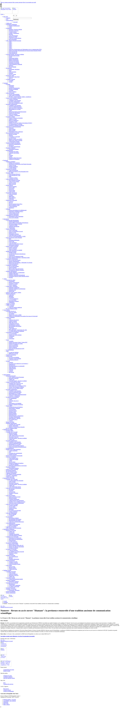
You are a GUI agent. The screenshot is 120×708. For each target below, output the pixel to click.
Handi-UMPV (9, 405)
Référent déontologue (13, 59)
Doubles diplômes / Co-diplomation (17, 272)
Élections (11, 34)
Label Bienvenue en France (15, 235)
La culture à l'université (14, 586)
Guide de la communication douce (16, 521)
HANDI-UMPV (9, 430)
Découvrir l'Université (11, 530)
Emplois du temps (13, 454)
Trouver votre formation (14, 94)
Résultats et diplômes (10, 147)
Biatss (10, 70)
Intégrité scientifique (13, 166)
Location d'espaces (13, 541)
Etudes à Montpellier (10, 229)
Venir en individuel (13, 230)
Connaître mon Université (14, 424)
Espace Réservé (9, 20)
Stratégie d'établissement (14, 25)
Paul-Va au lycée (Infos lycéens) (16, 388)
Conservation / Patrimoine (12, 286)
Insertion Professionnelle (14, 88)
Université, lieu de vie (11, 311)
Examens (11, 155)
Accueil (5, 601)
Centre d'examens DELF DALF (16, 243)
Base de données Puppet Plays (15, 204)
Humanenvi (11, 207)
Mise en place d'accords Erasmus (16, 268)
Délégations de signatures (14, 524)
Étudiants (11, 73)
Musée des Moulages (10, 293)
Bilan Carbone (6, 704)
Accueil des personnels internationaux (17, 253)
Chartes (10, 156)
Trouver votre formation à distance (13, 98)
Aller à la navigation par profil (29, 2)
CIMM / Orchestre (10, 305)
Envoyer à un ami (9, 607)
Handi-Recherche (13, 414)
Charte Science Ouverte (14, 212)
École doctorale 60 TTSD (14, 175)
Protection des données (14, 61)
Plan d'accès (6, 688)
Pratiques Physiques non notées (16, 343)
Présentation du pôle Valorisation (16, 216)
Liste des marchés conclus (14, 564)
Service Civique (12, 74)
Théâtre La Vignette (10, 303)
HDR (10, 176)
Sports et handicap (13, 347)
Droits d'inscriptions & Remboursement (17, 111)
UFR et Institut (12, 481)
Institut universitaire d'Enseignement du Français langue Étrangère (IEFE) (25, 50)
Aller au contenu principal (6, 2)
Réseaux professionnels (14, 282)
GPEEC (10, 494)
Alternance (11, 128)
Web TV (11, 78)
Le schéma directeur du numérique (16, 331)
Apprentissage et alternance (15, 384)
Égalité (10, 56)
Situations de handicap (11, 354)
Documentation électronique (15, 326)
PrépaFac (11, 135)
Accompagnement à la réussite (15, 124)
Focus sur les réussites (14, 217)
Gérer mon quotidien (10, 495)
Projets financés (9, 185)
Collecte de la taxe (13, 569)
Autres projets (12, 191)
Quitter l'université (10, 476)
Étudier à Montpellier (13, 425)
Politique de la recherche (14, 162)
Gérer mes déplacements (11, 513)
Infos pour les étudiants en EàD (16, 103)
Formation (5, 83)
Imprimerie (11, 509)
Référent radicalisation (14, 60)
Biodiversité (11, 291)
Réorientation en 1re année (15, 109)
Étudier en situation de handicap (13, 142)
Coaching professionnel (14, 499)
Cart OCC (11, 201)
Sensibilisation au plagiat (14, 325)
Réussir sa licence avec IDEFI (15, 139)
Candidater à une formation (15, 100)
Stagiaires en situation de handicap (16, 125)
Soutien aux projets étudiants (15, 334)
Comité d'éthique (12, 167)
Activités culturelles (13, 505)
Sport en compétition (13, 344)
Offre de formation (10, 93)
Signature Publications (14, 214)
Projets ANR (12, 187)
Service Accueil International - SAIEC (17, 236)
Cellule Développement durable (16, 579)
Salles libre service (13, 322)
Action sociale (9, 356)
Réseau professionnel (10, 592)
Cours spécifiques (13, 242)
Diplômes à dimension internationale (17, 275)
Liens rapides (9, 565)
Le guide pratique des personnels (16, 480)
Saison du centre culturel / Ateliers (13, 292)
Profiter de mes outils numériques (13, 449)
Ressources (11, 145)
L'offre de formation (13, 550)
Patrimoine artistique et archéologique (17, 288)
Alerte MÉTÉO (12, 367)
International (6, 219)
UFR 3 (10, 44)
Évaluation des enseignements (15, 453)
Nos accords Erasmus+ (14, 266)
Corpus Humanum (13, 206)
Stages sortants (12, 130)
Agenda (10, 81)
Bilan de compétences (13, 120)
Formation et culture (13, 283)
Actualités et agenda (10, 79)
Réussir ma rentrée (13, 134)
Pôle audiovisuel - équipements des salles (18, 329)
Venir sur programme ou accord (16, 231)
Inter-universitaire (13, 39)
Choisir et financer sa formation (16, 118)
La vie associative (13, 333)
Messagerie (11, 327)
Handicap (11, 65)
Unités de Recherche (13, 170)
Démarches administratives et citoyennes (18, 465)
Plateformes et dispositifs (11, 200)
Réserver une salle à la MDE (15, 315)
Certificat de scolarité (13, 459)
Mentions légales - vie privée (9, 699)
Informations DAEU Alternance (16, 131)
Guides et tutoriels (13, 321)
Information (11, 85)
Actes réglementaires (13, 35)
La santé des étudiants (13, 352)
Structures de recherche (11, 169)
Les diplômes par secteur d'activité (16, 551)
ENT (7, 19)
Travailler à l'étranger (13, 493)
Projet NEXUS (12, 197)
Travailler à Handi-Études (14, 146)
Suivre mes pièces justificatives (15, 108)
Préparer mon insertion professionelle (14, 455)
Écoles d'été (11, 241)
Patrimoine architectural (14, 287)
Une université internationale (12, 220)
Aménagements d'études (14, 141)
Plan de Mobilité (12, 66)
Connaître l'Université (11, 571)
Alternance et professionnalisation (13, 126)
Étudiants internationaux (11, 423)
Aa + (2, 606)
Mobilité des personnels (11, 251)
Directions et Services (13, 30)
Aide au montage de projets (12, 179)
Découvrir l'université (11, 375)
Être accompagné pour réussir (12, 133)
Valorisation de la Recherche (12, 215)
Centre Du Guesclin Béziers (15, 38)
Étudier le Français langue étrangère (17, 427)
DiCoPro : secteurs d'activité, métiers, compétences (20, 96)
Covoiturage (11, 515)
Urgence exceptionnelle (8, 691)
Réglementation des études (15, 520)
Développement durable (14, 55)
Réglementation (9, 150)
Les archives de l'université (15, 510)
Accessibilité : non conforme (9, 700)
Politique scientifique (10, 161)
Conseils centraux (13, 32)
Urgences (8, 17)
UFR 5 (10, 47)
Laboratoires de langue (14, 323)
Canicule (11, 371)
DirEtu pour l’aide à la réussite (15, 140)
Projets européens (13, 186)
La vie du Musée (12, 300)
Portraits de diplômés (13, 89)
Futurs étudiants (6, 374)
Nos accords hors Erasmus (14, 260)
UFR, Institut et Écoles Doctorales (13, 40)
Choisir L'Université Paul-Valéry (13, 382)
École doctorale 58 (13, 51)
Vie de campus (6, 310)
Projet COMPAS (12, 91)
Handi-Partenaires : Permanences (16, 415)
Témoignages (12, 227)
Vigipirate (11, 369)
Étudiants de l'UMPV (8, 429)
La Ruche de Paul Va (13, 359)
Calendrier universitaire (14, 152)
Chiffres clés (9, 23)
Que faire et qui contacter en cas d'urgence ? (18, 363)
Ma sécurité (11, 372)
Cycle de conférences (13, 298)
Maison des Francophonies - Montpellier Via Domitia (20, 262)
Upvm (2, 14)
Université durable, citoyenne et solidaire (15, 54)
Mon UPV (5, 16)
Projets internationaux (13, 263)
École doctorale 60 (13, 53)
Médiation (11, 296)
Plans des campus (13, 312)
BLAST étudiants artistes (11, 308)
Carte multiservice (13, 328)
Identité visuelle (6, 671)
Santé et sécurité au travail (14, 496)
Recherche (5, 160)
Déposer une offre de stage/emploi (16, 546)
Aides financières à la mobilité (15, 250)
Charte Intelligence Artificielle (15, 64)
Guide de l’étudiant (13, 434)
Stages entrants (12, 129)
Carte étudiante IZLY (13, 458)
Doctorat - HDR (9, 172)
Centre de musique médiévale (15, 307)
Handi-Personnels (13, 410)
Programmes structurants (11, 192)
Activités (11, 337)
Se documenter (9, 516)
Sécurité (8, 361)
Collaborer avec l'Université (12, 536)
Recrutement (9, 68)
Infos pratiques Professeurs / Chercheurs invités (19, 257)
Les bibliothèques (10, 349)
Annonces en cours (13, 561)
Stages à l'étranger (13, 248)
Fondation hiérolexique (14, 559)
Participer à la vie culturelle (12, 582)
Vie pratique (11, 313)
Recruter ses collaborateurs (12, 543)
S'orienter (8, 84)
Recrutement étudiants (11, 470)
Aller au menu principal (17, 2)
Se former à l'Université (11, 549)
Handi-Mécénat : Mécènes (14, 418)
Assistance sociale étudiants (15, 358)
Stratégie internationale (14, 221)
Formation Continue (10, 116)
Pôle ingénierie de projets (14, 180)
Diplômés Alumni (7, 570)
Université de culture (10, 280)
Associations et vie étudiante (12, 332)
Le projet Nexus (12, 138)
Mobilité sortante (12, 252)
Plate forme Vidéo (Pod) (14, 76)
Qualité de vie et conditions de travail (17, 501)
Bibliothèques (12, 584)
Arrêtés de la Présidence (14, 159)
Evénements (11, 336)
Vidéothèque (11, 302)
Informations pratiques (14, 149)
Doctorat (11, 277)
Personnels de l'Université (9, 478)
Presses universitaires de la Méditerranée (18, 210)
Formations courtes (13, 121)
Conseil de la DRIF (13, 225)
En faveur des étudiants (14, 357)
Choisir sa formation (13, 99)
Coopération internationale (12, 258)
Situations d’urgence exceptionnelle (16, 366)
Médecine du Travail (13, 353)
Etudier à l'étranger (13, 247)
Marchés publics (12, 567)
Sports (7, 339)
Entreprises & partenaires (8, 529)
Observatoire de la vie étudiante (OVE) (17, 385)
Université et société (10, 577)
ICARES (11, 195)
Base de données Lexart (14, 205)
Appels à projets (12, 182)
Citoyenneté (11, 338)
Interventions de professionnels (15, 539)
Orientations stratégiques (11, 24)
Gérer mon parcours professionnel (13, 488)
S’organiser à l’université (14, 136)
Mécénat (11, 557)
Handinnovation (12, 412)
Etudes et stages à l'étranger (12, 246)
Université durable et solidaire (15, 535)
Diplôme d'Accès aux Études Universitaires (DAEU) (20, 123)
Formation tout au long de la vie (16, 383)
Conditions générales (13, 562)
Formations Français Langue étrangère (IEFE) (19, 276)
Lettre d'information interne (15, 486)
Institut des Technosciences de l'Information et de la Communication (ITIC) (25, 49)
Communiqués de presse (8, 669)
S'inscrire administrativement (15, 106)
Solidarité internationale (14, 226)
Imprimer (3, 607)
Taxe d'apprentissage (13, 556)
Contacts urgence (7, 690)
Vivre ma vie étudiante (11, 457)
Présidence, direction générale (15, 29)
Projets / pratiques (13, 285)
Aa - (4, 606)
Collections (11, 295)
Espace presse (12, 566)
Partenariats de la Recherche (15, 538)
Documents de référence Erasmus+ (16, 270)
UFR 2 (10, 43)
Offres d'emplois (12, 71)
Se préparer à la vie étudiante (12, 397)
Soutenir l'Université (10, 555)
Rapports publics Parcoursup (15, 157)
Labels (10, 27)
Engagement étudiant (13, 58)
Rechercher (16, 19)
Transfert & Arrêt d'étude (14, 113)
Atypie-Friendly (12, 409)
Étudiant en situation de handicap (16, 463)
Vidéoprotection (12, 368)
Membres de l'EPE (13, 37)
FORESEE (11, 199)
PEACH (11, 202)
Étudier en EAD (12, 232)
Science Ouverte (12, 165)
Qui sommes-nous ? (13, 419)
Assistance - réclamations (14, 115)
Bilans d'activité (12, 184)
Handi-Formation (12, 413)
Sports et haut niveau (13, 346)
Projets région (12, 190)
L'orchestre (11, 306)
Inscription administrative (14, 101)
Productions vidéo (10, 75)
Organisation (9, 28)
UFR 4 (10, 45)
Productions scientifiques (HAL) (16, 211)
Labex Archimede (13, 194)
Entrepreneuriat (12, 540)
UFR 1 (10, 42)
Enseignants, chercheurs (14, 69)
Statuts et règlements (13, 525)
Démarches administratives (15, 144)
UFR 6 (10, 48)
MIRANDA (11, 196)
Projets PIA (11, 189)
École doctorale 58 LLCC (14, 174)
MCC (10, 154)
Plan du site (5, 703)
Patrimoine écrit (12, 290)
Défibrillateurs (12, 364)
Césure (10, 110)
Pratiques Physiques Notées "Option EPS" (18, 342)
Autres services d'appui (14, 181)
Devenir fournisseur (10, 560)
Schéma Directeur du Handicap (16, 407)
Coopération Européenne (11, 265)
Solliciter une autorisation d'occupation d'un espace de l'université (23, 316)
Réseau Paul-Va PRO (13, 544)
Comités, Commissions (14, 33)
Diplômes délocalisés (13, 273)
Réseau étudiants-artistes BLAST (16, 545)
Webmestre (5, 702)
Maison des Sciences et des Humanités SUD (18, 171)
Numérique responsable (14, 63)
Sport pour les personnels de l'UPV (16, 348)
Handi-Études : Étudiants (14, 408)
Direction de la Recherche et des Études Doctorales (20, 164)
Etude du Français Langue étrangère (14, 237)
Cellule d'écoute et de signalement (16, 500)
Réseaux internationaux (14, 261)
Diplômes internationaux (11, 271)
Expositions (11, 297)
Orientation (11, 86)
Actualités (11, 80)
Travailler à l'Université (11, 589)
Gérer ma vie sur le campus (12, 504)
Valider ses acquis (13, 119)
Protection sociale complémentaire (16, 503)
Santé (7, 351)
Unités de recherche (13, 574)
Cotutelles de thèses (13, 177)
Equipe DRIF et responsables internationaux (18, 222)
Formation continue (13, 552)
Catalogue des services (14, 320)
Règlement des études (13, 151)
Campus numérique (10, 317)
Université (15, 22)
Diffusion (8, 209)
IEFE (10, 238)
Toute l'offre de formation (14, 95)
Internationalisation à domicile (15, 224)
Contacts (11, 420)
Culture (5, 278)
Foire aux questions (13, 114)
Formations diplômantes (14, 240)
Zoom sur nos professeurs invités (16, 256)
